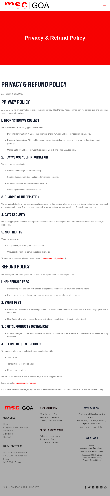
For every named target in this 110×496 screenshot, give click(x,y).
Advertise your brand (50, 436)
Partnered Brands (48, 439)
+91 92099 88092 (95, 452)
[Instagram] (97, 487)
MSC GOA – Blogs (12, 462)
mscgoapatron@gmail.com (91, 448)
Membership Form (49, 414)
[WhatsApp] (105, 487)
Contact (7, 437)
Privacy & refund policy (51, 420)
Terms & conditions (49, 417)
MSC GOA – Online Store (15, 452)
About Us (8, 434)
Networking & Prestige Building (91, 420)
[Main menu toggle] (104, 5)
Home (6, 424)
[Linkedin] (93, 487)
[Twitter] (89, 487)
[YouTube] (101, 487)
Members (8, 430)
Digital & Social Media (92, 424)
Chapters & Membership (15, 427)
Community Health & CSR (91, 427)
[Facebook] (85, 487)
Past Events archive (49, 442)
